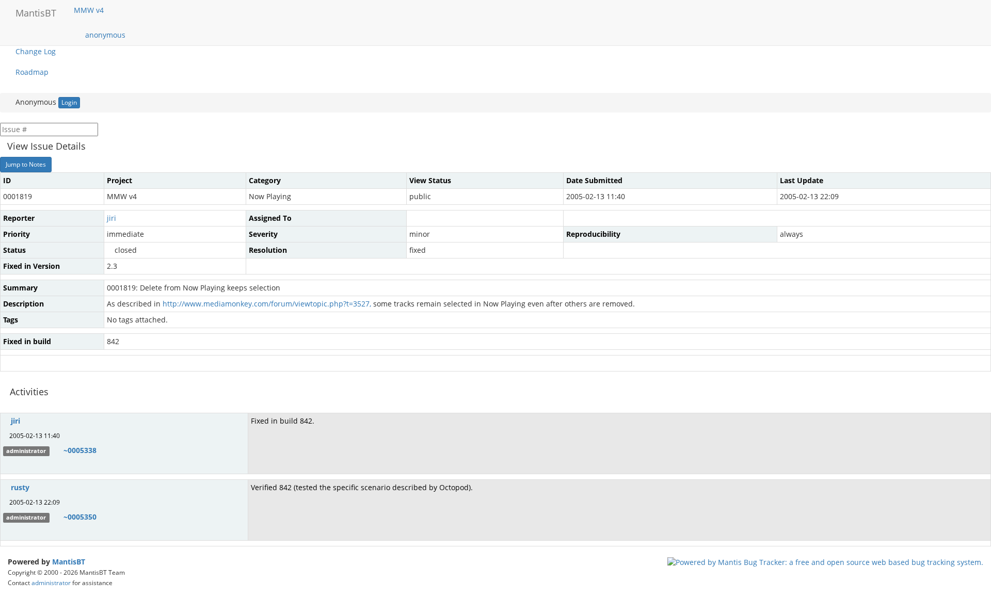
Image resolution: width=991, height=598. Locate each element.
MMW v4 (90, 10)
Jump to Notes (26, 164)
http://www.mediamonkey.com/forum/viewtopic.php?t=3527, (267, 304)
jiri (111, 218)
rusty (20, 487)
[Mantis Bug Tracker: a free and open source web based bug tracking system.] (825, 562)
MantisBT (68, 562)
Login (69, 102)
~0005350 (80, 517)
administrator (51, 582)
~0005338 (80, 450)
